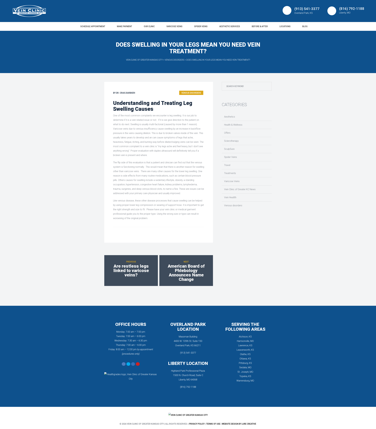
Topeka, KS (245, 376)
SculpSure (229, 149)
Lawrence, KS (245, 345)
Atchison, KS (245, 336)
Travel (227, 165)
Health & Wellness (233, 124)
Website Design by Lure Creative (239, 424)
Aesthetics (229, 116)
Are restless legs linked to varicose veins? (131, 270)
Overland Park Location (188, 327)
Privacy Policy (197, 424)
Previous (131, 262)
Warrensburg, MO (245, 380)
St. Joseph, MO (245, 371)
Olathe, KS (245, 354)
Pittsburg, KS (245, 363)
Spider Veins (230, 157)
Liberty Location (188, 363)
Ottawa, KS (245, 358)
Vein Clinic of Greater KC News (240, 189)
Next (186, 262)
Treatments (230, 173)
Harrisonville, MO (245, 341)
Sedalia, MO (245, 367)
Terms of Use (213, 424)
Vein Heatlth (230, 197)
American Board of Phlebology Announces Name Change (186, 273)
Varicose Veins (232, 181)
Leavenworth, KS (245, 349)
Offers (227, 132)
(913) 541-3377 (188, 352)
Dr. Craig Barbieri (125, 93)
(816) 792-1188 (188, 387)
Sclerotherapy (231, 141)
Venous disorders (191, 93)
